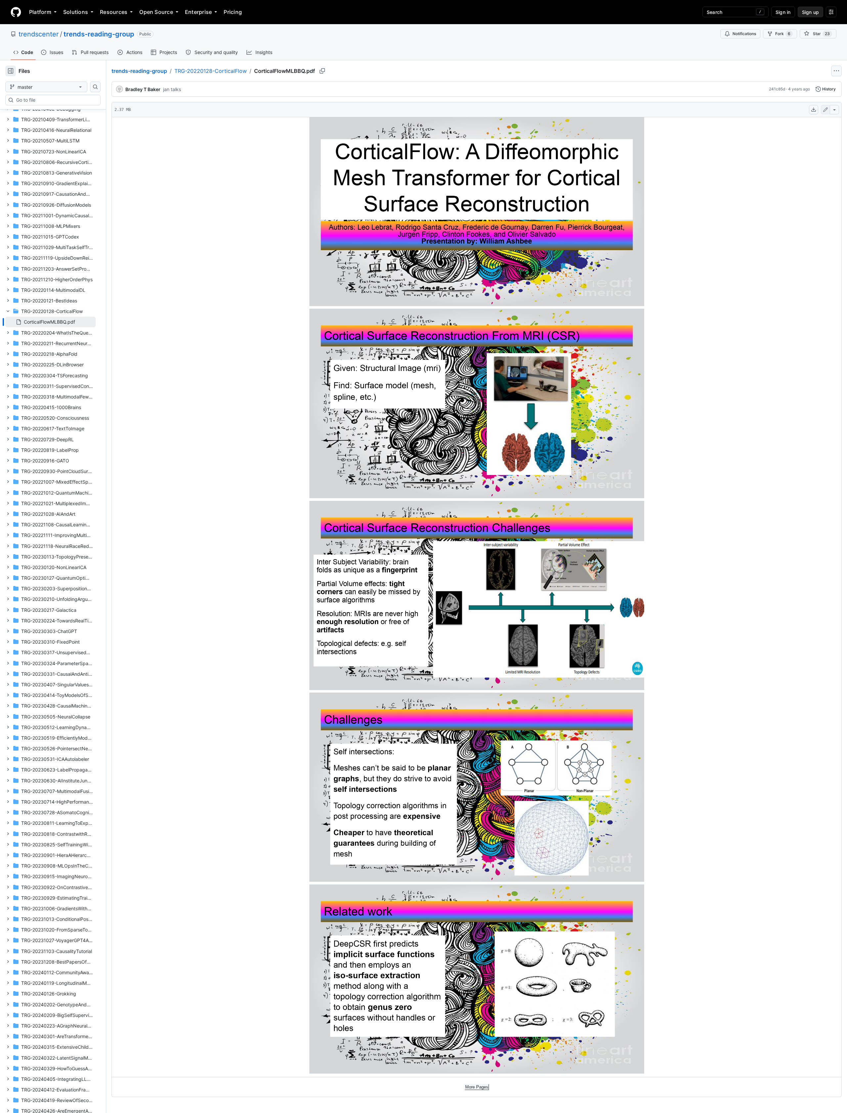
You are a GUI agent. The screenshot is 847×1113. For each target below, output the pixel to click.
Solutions (75, 12)
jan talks (172, 89)
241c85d (777, 88)
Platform (40, 12)
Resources (113, 12)
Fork (782, 33)
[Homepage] (16, 12)
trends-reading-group (99, 34)
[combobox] (55, 100)
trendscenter (39, 34)
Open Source (156, 12)
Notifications (744, 33)
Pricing (233, 12)
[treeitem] (50, 322)
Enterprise (198, 12)
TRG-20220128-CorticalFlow (210, 71)
